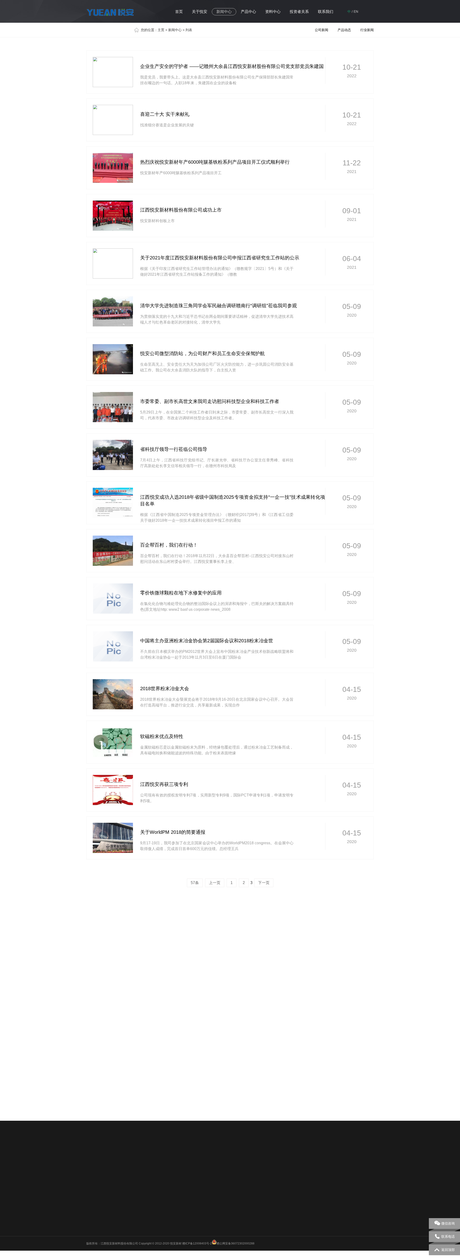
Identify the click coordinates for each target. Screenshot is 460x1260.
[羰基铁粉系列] (266, 1064)
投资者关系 (299, 12)
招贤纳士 (277, 1207)
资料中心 (273, 12)
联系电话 (448, 1236)
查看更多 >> (363, 942)
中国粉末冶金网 (231, 1155)
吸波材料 (161, 1219)
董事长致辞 (93, 1195)
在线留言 (277, 1213)
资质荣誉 (92, 1213)
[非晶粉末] (119, 976)
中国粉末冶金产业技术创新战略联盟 (133, 1155)
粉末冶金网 (207, 1155)
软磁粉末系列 (164, 1195)
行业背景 (204, 1195)
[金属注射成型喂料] (339, 976)
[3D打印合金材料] (266, 976)
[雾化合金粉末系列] (119, 1064)
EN (356, 11)
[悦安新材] (110, 13)
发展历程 (92, 1207)
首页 (179, 12)
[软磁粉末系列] (193, 1064)
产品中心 (248, 12)
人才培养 (277, 1201)
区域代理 (277, 1195)
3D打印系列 (163, 1213)
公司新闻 (321, 30)
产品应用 (204, 1201)
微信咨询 (448, 1223)
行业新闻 (367, 30)
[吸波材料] (193, 976)
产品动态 (344, 30)
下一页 (264, 883)
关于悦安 (199, 12)
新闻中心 (224, 12)
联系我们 (325, 12)
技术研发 (204, 1188)
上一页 (214, 883)
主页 (161, 30)
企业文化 (92, 1201)
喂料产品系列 (164, 1207)
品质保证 (92, 1219)
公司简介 (92, 1188)
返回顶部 (448, 1250)
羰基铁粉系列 (164, 1188)
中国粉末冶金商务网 (179, 1155)
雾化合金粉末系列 (167, 1201)
